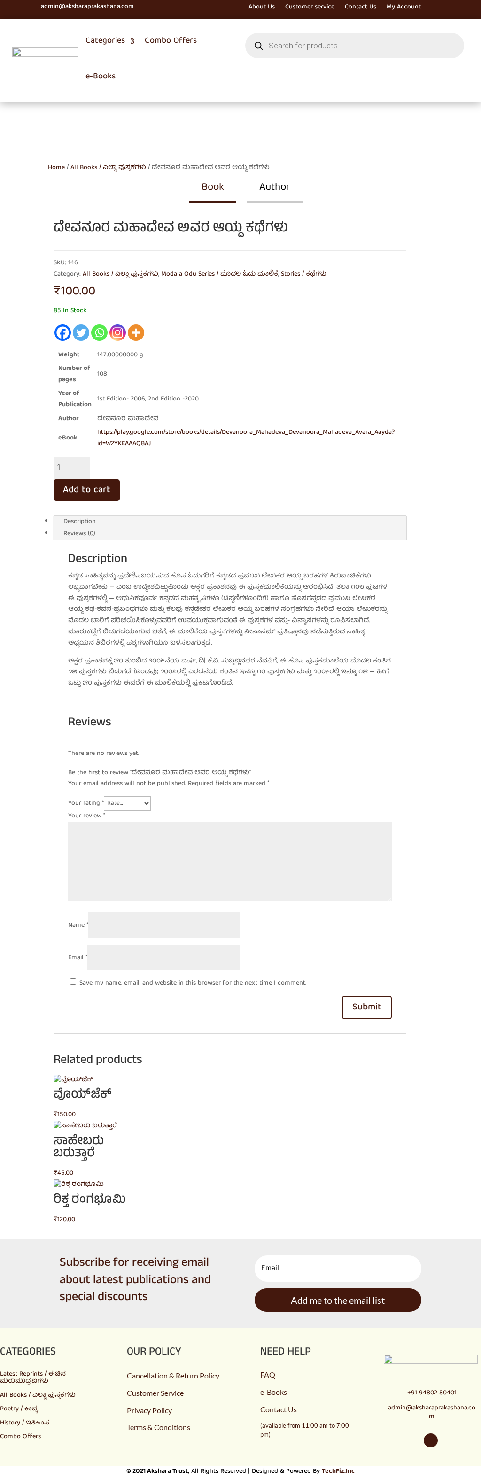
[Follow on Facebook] (31, 7)
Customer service (309, 8)
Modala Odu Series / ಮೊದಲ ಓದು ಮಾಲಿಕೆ (219, 274)
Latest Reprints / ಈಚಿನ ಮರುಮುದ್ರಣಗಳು (33, 1378)
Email (77, 957)
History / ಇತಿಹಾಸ (24, 1423)
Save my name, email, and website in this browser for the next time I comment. (192, 983)
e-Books (100, 76)
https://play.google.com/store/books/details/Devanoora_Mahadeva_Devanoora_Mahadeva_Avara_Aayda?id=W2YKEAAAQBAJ (246, 438)
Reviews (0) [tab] (79, 533)
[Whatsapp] (99, 332)
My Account (404, 8)
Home (56, 167)
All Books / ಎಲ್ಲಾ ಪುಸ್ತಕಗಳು (108, 167)
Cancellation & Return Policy (173, 1375)
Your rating (86, 803)
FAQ (267, 1374)
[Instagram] (117, 332)
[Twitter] (81, 332)
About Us (261, 8)
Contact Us (360, 8)
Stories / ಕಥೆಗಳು (303, 274)
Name (78, 925)
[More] (136, 332)
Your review (86, 816)
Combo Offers (171, 41)
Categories (105, 41)
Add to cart (86, 490)
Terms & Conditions (158, 1427)
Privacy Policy (149, 1410)
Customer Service (155, 1392)
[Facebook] (62, 332)
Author (274, 187)
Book (213, 187)
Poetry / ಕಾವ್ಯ (19, 1409)
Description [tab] (79, 521)
